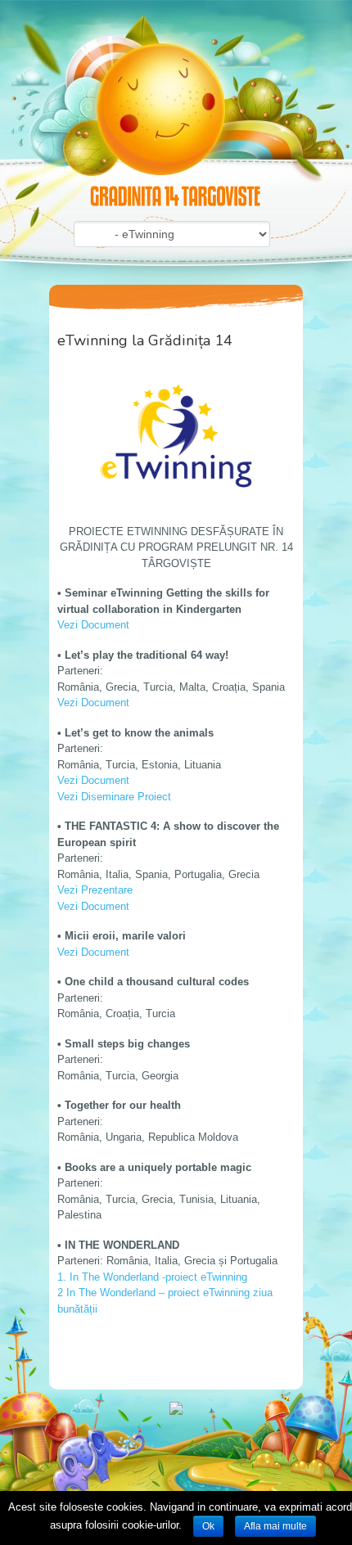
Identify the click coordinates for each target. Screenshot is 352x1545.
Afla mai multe (275, 1526)
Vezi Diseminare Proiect (114, 797)
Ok (208, 1526)
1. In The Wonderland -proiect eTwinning (152, 1277)
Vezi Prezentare (95, 890)
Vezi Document (93, 625)
